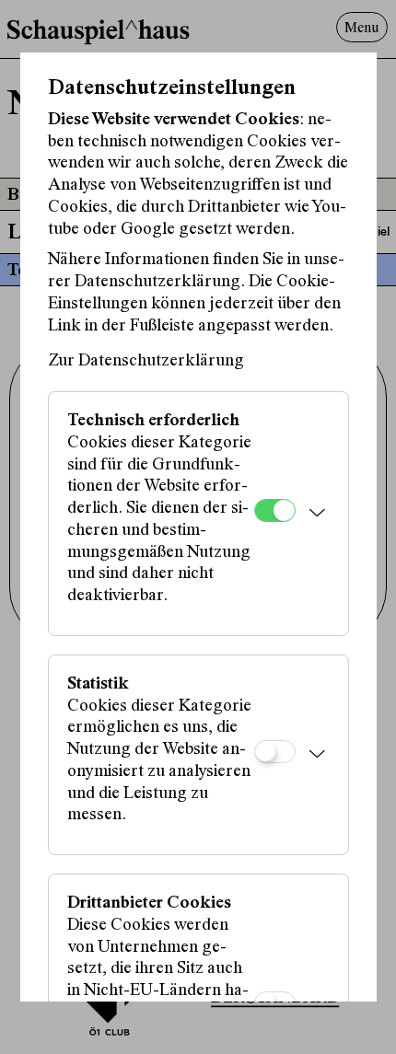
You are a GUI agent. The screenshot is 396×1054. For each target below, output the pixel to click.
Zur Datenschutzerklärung (146, 361)
